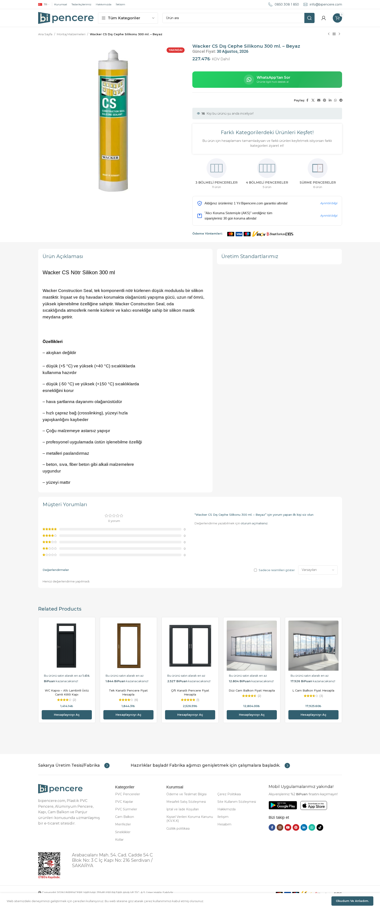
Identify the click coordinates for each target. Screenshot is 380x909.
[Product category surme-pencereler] (317, 175)
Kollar (119, 840)
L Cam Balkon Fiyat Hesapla (313, 690)
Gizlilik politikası (178, 829)
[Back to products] (334, 34)
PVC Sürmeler (126, 809)
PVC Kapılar (124, 802)
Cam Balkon (124, 817)
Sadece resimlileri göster (277, 570)
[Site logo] (66, 17)
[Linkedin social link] (330, 100)
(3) (321, 695)
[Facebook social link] (307, 100)
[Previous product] (328, 34)
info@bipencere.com (326, 4)
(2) (74, 699)
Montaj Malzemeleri (71, 34)
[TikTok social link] (320, 827)
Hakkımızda (103, 4)
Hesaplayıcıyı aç (67, 714)
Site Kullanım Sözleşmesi (236, 802)
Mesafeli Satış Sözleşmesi (186, 802)
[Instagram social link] (280, 827)
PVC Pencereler (127, 794)
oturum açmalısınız (254, 523)
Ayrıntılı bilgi (328, 203)
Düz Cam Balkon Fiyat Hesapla (252, 690)
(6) (136, 699)
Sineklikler (122, 832)
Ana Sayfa (45, 34)
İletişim (222, 817)
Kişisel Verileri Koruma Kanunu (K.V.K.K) (189, 819)
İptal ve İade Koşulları (182, 809)
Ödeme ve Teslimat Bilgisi (186, 794)
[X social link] (313, 100)
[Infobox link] (74, 765)
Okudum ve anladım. (352, 901)
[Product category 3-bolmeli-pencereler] (216, 175)
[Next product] (339, 34)
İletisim (120, 4)
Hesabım (224, 824)
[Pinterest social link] (324, 100)
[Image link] (60, 788)
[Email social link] (319, 100)
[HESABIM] (324, 18)
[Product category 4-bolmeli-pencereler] (267, 175)
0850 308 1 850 (287, 4)
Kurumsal (60, 4)
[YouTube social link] (288, 827)
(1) (198, 699)
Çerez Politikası (229, 794)
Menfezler (123, 824)
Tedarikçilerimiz (81, 4)
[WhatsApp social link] (335, 100)
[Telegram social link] (341, 100)
